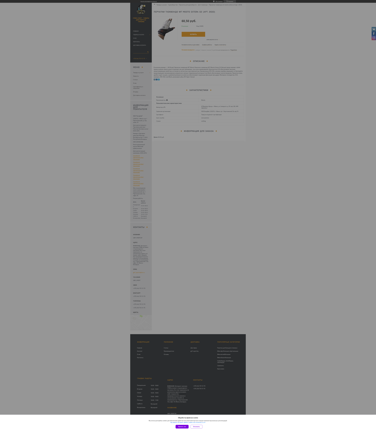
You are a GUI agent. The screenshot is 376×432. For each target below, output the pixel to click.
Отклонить (196, 426)
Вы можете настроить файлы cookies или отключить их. (187, 422)
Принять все (182, 426)
